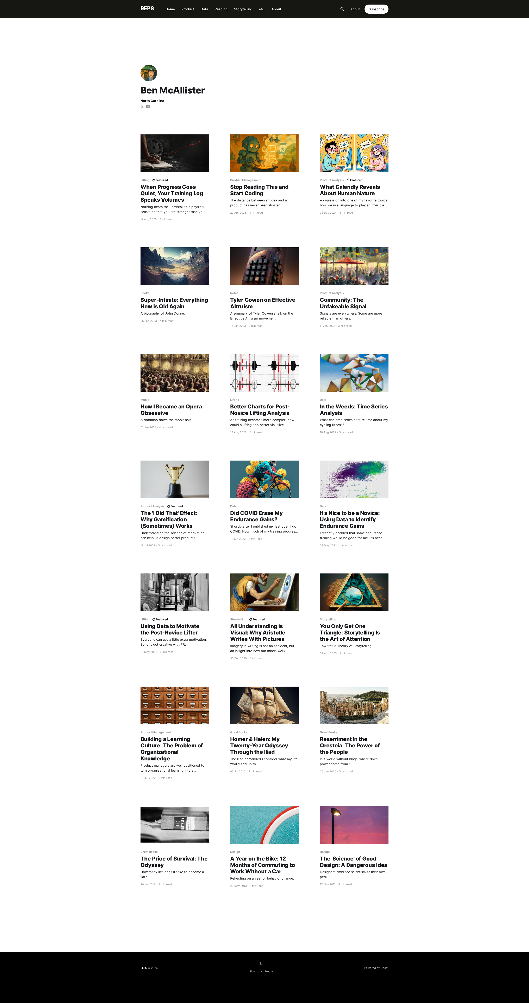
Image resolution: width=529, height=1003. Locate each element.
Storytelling (243, 9)
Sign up (254, 971)
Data (204, 9)
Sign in (355, 9)
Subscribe (376, 9)
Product (187, 9)
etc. (262, 9)
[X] (261, 963)
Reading (221, 9)
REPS (147, 8)
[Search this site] (342, 9)
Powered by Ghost (376, 967)
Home (170, 9)
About (276, 9)
